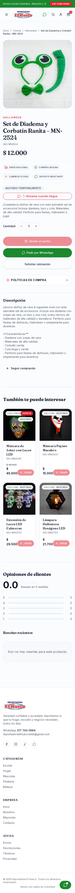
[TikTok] (25, 744)
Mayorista (9, 817)
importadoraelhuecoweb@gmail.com (26, 734)
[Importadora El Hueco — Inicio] (23, 14)
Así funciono (61, 3)
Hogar (7, 770)
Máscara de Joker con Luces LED (18, 450)
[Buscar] (53, 14)
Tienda (17, 30)
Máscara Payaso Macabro (55, 448)
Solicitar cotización (37, 264)
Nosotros (9, 812)
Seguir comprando (23, 368)
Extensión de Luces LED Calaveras (16, 524)
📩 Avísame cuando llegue (40, 196)
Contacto (9, 822)
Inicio (6, 30)
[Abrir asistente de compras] (65, 885)
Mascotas (9, 776)
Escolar (7, 765)
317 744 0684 (26, 730)
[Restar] (21, 226)
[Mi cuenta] (60, 14)
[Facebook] (6, 744)
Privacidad (10, 858)
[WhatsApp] (34, 744)
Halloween (31, 30)
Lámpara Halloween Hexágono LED (54, 524)
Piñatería (8, 781)
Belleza (7, 786)
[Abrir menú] (6, 14)
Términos (9, 853)
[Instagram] (15, 744)
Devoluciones (12, 848)
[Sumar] (35, 226)
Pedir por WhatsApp (40, 252)
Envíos (7, 842)
